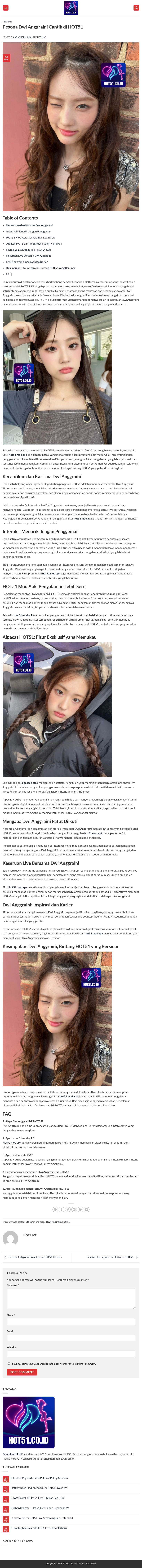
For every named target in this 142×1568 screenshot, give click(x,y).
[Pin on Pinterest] (80, 1209)
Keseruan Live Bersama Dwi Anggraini (28, 255)
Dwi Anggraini (54, 1221)
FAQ (9, 273)
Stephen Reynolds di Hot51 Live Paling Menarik (40, 1478)
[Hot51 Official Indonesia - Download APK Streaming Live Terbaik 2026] (71, 8)
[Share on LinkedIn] (87, 1209)
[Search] (136, 8)
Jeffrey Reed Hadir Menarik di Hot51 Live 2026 (39, 1487)
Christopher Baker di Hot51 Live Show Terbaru (39, 1527)
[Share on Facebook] (61, 1209)
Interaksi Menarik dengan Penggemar (28, 231)
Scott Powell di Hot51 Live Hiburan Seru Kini (38, 1497)
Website (11, 1347)
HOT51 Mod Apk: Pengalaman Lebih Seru (31, 237)
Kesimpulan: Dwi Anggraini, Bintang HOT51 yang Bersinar (40, 267)
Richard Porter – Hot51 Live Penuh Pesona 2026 (40, 1507)
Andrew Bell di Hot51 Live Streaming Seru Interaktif (42, 1517)
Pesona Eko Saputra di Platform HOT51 (110, 1256)
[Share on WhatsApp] (55, 1209)
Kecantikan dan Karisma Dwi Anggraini (29, 225)
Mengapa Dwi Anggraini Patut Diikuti (28, 249)
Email (11, 1331)
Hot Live (41, 37)
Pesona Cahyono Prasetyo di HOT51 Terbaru (35, 1256)
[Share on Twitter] (68, 1209)
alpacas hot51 (29, 782)
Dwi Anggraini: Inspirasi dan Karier (27, 261)
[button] (5, 8)
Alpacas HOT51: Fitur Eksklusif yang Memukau (34, 243)
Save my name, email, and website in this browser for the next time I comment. (54, 1363)
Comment (13, 1285)
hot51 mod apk (18, 454)
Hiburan (7, 22)
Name (11, 1315)
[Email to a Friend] (74, 1209)
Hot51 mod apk (12, 1142)
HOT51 (66, 1221)
